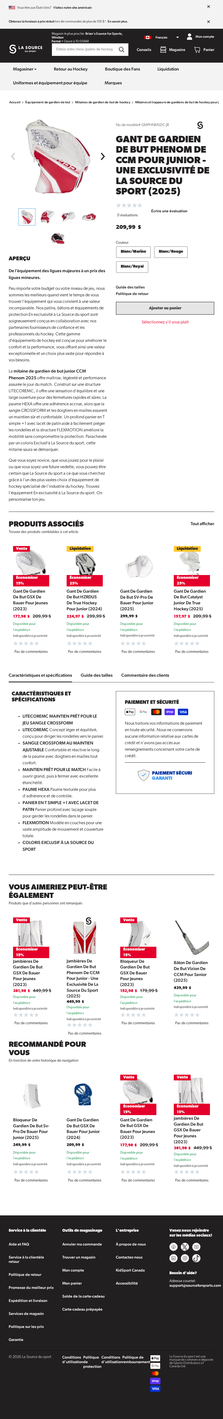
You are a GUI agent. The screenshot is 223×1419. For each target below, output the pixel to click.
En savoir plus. (118, 21)
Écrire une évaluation (169, 211)
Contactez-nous (129, 1257)
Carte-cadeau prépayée (82, 1309)
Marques (113, 82)
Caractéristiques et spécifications (40, 675)
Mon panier (72, 1283)
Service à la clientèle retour (26, 1259)
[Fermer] (208, 6)
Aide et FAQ (19, 1244)
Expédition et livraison (28, 1300)
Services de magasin (26, 1313)
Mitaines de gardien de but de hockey (102, 102)
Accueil (14, 102)
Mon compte (73, 1270)
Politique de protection (92, 1362)
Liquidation (168, 69)
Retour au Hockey (71, 69)
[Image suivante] (103, 156)
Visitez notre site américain (72, 7)
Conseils (144, 49)
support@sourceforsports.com (195, 1285)
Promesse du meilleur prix (31, 1287)
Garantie (16, 1339)
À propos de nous (131, 1244)
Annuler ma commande (82, 1244)
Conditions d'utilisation (72, 1359)
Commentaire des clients (145, 675)
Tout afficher (202, 523)
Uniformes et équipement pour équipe (50, 82)
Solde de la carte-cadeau (83, 1296)
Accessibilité (127, 1283)
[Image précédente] (13, 156)
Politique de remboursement (136, 1359)
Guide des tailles (130, 287)
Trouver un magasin (78, 1257)
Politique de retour (132, 293)
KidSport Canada (130, 1270)
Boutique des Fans (122, 69)
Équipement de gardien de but (47, 102)
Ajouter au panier (165, 308)
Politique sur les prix (26, 1326)
